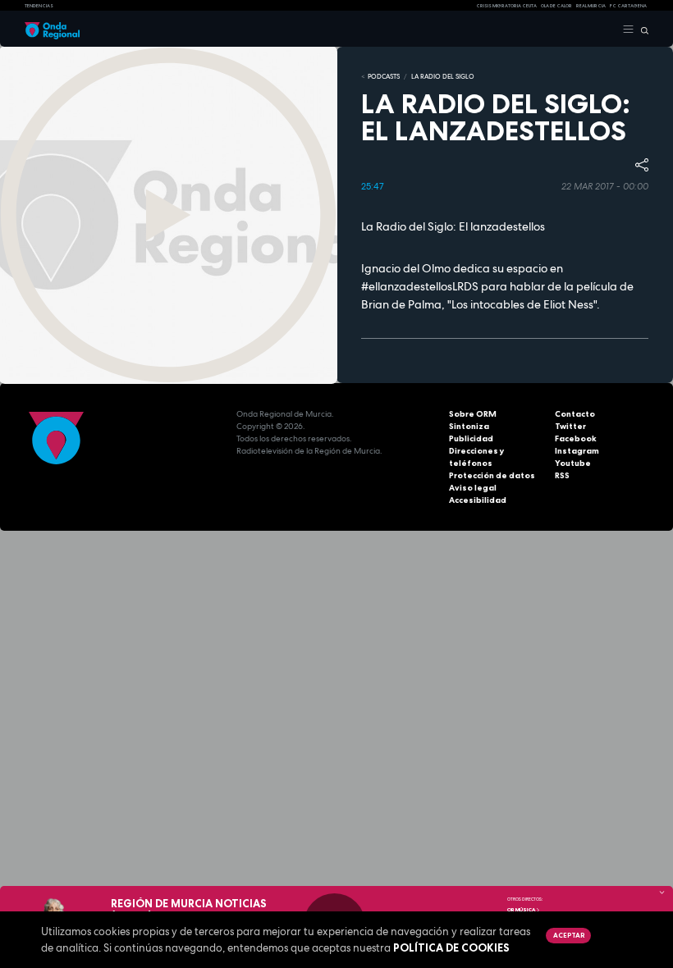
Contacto (575, 414)
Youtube (573, 463)
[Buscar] (641, 29)
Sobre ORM (473, 414)
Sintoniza (469, 426)
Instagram (577, 450)
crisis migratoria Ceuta (506, 5)
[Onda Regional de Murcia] (52, 29)
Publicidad (471, 438)
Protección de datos (492, 475)
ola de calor (556, 5)
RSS (562, 475)
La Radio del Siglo (442, 76)
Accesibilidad (477, 500)
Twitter (570, 426)
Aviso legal (473, 487)
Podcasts (384, 76)
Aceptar (568, 935)
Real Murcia (591, 5)
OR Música (521, 909)
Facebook (576, 438)
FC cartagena (628, 5)
